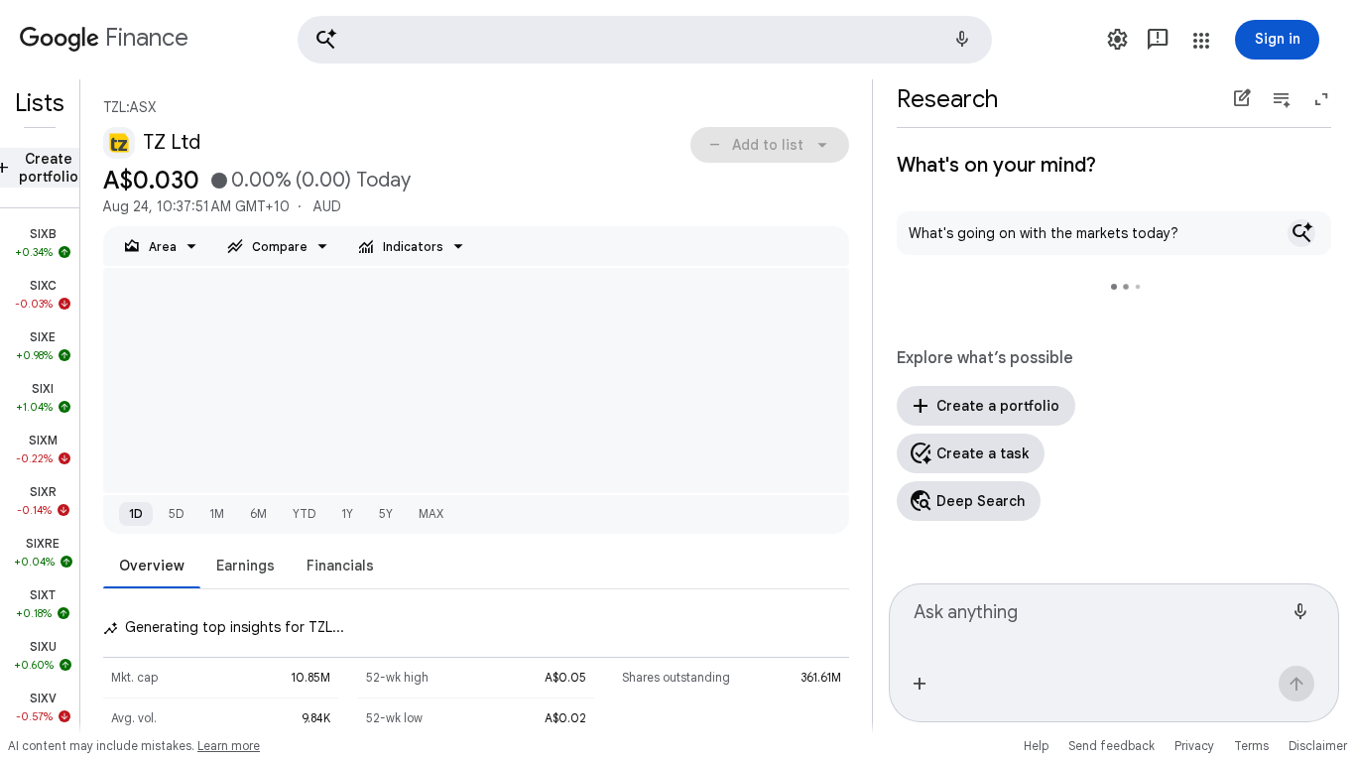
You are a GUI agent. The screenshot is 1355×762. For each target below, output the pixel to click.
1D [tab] (136, 513)
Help (1036, 745)
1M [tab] (216, 513)
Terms (1251, 745)
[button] (645, 40)
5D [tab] (176, 513)
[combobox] (1098, 621)
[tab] (151, 565)
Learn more (228, 745)
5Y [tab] (386, 513)
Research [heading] (947, 99)
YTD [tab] (304, 513)
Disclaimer (1318, 745)
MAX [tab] (431, 513)
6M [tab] (258, 513)
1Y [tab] (347, 513)
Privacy (1194, 745)
